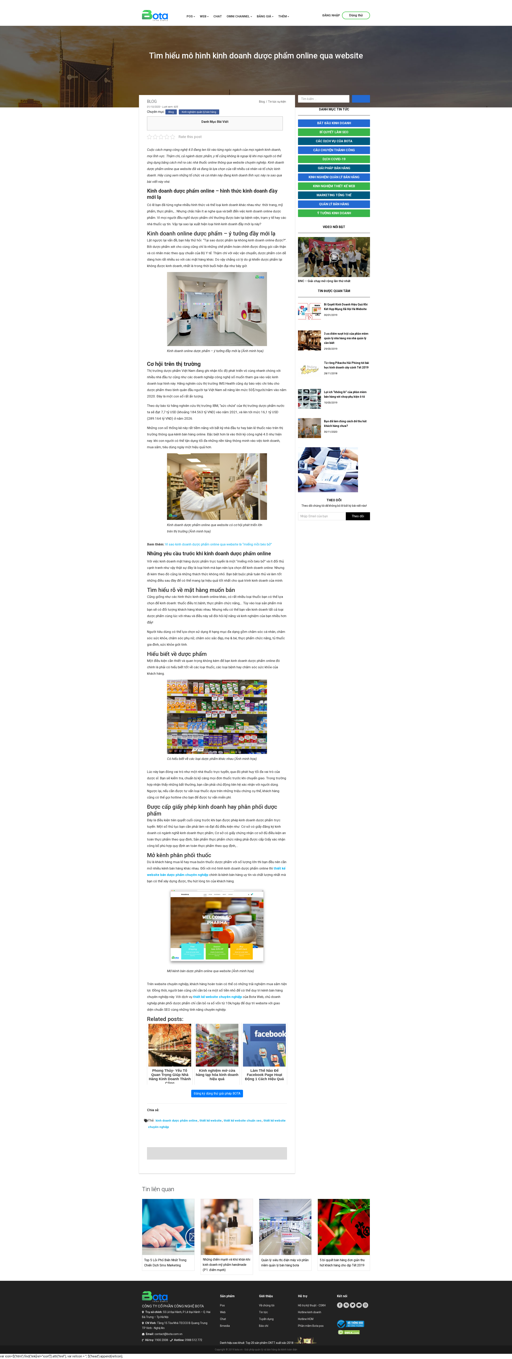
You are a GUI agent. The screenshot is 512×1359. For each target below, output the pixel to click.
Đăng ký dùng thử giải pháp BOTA (217, 1093)
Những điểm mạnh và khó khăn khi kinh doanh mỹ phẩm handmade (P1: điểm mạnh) (226, 1265)
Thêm (283, 16)
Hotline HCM (305, 1319)
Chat (223, 1319)
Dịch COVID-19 (334, 159)
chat (217, 16)
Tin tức (263, 1312)
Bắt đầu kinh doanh (334, 123)
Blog (262, 101)
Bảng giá (264, 16)
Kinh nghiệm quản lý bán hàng (199, 111)
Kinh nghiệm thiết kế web (334, 186)
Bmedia (225, 1325)
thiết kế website (211, 1120)
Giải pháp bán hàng (334, 168)
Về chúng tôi (266, 1305)
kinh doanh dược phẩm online (176, 1120)
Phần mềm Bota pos (311, 1325)
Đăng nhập (331, 15)
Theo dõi (358, 520)
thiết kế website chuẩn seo (242, 1120)
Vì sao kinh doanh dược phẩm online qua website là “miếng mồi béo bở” (218, 544)
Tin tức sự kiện (277, 101)
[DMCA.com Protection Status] (354, 1332)
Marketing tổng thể (334, 195)
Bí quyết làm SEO (334, 132)
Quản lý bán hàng (334, 204)
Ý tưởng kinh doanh (334, 213)
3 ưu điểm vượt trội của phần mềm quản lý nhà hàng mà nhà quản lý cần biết (346, 342)
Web (223, 1312)
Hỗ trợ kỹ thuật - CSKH (312, 1305)
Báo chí (263, 1325)
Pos (190, 16)
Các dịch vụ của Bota (334, 141)
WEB (203, 16)
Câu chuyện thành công (334, 150)
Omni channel (239, 16)
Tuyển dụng (266, 1319)
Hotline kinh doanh (309, 1312)
